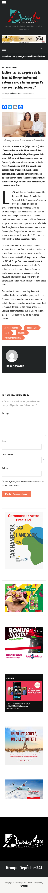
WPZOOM (24, 886)
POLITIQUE (6, 67)
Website (5, 468)
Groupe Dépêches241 (24, 867)
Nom (4, 441)
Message (5, 413)
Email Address (7, 454)
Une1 (14, 67)
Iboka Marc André (16, 93)
